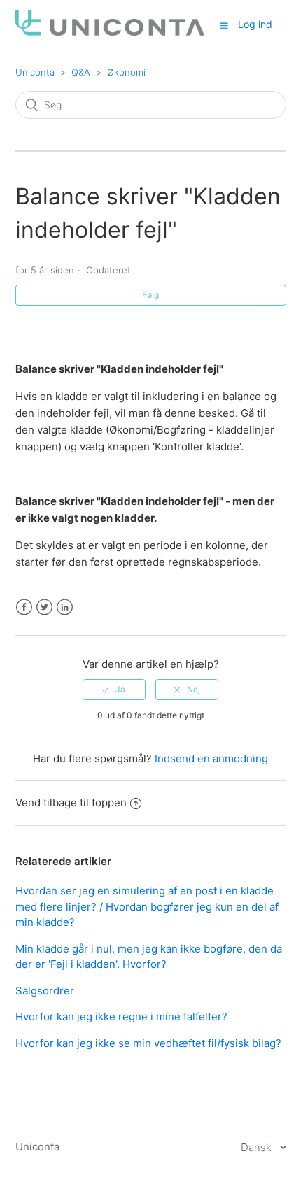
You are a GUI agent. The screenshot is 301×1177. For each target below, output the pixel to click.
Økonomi (126, 72)
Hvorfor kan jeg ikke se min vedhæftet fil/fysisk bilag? (148, 1043)
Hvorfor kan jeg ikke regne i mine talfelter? (121, 1016)
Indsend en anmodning (211, 758)
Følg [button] (150, 295)
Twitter (44, 607)
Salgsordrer (44, 990)
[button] (224, 25)
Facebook (24, 607)
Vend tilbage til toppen (71, 802)
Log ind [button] (255, 24)
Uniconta (35, 72)
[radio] (114, 689)
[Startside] (109, 31)
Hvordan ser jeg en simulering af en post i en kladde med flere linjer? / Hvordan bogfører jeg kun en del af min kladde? (147, 906)
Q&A (80, 72)
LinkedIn (65, 607)
